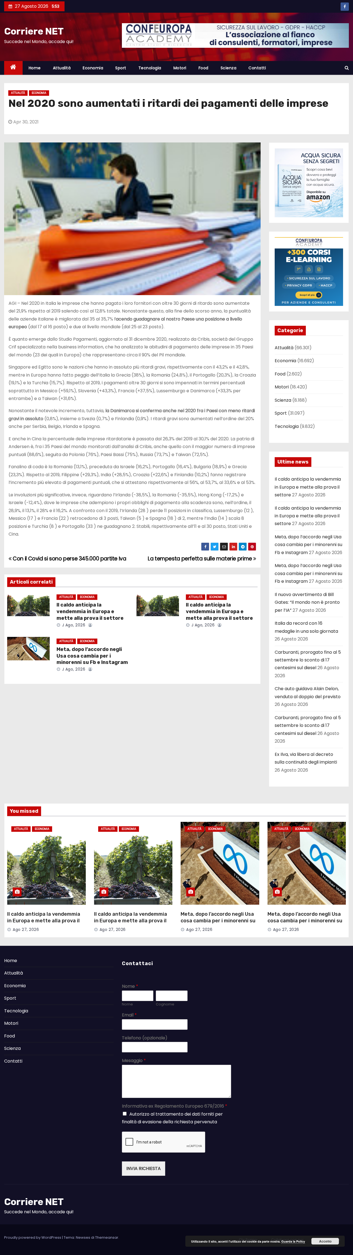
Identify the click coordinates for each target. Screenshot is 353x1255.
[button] (347, 68)
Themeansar (106, 1237)
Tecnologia (149, 68)
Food (203, 68)
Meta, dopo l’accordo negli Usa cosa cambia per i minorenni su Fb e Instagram (92, 656)
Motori (179, 68)
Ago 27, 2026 (26, 929)
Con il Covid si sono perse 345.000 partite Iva (69, 558)
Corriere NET (34, 31)
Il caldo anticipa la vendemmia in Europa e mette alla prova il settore (90, 611)
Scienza (229, 68)
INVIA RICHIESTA (143, 1168)
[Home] (13, 68)
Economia (93, 68)
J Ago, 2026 (73, 625)
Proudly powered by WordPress (33, 1237)
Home (35, 68)
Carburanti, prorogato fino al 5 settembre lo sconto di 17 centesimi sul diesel (308, 660)
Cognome (165, 1004)
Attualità (62, 68)
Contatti (257, 68)
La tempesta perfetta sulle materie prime (200, 558)
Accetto (325, 1241)
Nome (130, 986)
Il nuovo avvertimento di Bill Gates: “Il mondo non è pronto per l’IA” (307, 602)
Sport (120, 68)
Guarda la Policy (293, 1241)
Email (129, 1015)
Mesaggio (134, 1061)
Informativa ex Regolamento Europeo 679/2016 (174, 1106)
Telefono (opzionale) (144, 1038)
